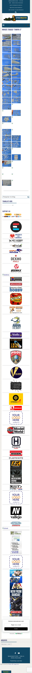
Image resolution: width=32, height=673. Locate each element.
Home (10, 2)
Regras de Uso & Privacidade (17, 2)
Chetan (9, 664)
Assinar (16, 628)
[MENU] (3, 25)
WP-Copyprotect (15, 664)
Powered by (12, 633)
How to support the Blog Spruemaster (16, 9)
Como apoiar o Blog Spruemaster (16, 7)
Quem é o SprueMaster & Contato (16, 5)
